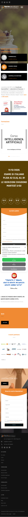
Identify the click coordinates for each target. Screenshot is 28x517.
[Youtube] (5, 2)
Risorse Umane (4, 472)
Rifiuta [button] (13, 264)
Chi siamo (3, 455)
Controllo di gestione (5, 475)
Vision (2, 457)
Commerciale (3, 470)
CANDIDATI (5, 383)
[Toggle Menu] (22, 7)
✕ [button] (25, 247)
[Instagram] (9, 2)
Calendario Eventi (4, 498)
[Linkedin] (7, 2)
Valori (2, 462)
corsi (25, 95)
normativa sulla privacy (7, 241)
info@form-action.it (8, 441)
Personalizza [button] (14, 269)
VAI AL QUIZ (5, 322)
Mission (2, 460)
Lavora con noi (4, 505)
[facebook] (2, 2)
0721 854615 (10, 444)
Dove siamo (3, 503)
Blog (2, 500)
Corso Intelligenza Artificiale (14, 149)
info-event (5, 97)
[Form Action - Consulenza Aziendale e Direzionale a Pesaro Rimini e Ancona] (9, 7)
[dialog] (14, 258)
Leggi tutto (14, 139)
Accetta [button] (14, 260)
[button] (10, 156)
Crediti (14, 514)
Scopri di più (12, 59)
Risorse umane (4, 488)
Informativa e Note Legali (6, 514)
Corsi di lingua (4, 477)
